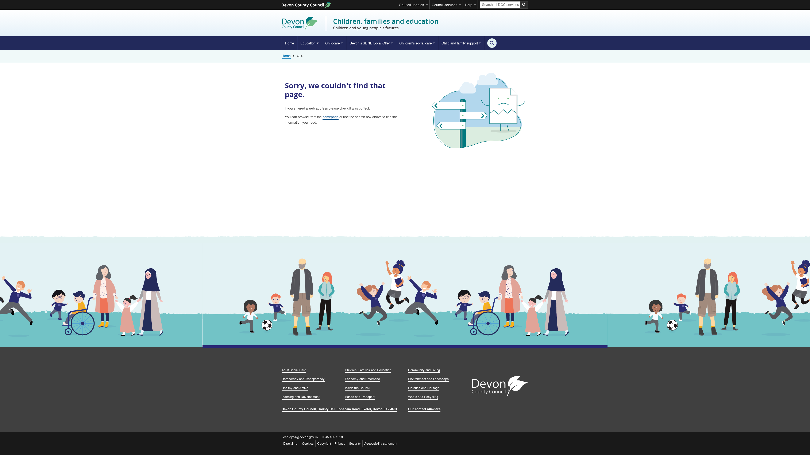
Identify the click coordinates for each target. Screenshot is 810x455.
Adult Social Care (294, 370)
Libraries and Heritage (423, 387)
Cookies (308, 443)
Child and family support (459, 43)
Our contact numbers (424, 409)
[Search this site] (492, 43)
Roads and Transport (360, 396)
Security (355, 443)
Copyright (324, 443)
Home (289, 43)
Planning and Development (301, 396)
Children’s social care (415, 43)
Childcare (332, 43)
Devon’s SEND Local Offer (370, 43)
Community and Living (424, 370)
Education (308, 43)
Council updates (411, 4)
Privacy (340, 443)
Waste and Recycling (423, 396)
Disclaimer (290, 443)
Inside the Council (357, 387)
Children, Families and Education (368, 370)
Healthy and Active (295, 387)
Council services (444, 4)
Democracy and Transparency (303, 378)
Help (468, 4)
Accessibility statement (380, 443)
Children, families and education (386, 23)
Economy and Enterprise (362, 378)
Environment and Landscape (428, 378)
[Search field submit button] (524, 5)
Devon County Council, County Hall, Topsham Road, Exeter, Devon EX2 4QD (339, 409)
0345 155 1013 (332, 437)
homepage (331, 116)
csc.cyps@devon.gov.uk (300, 437)
